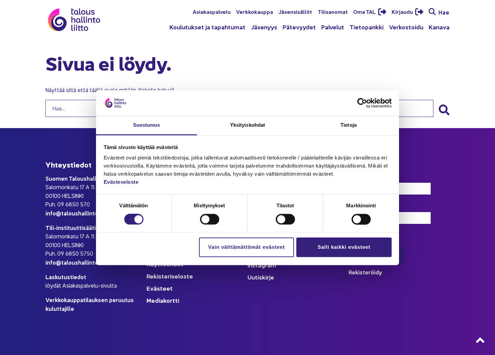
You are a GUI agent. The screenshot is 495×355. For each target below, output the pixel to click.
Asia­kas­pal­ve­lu (212, 11)
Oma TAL (365, 11)
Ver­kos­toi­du (406, 27)
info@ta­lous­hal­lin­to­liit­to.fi (80, 213)
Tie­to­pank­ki (367, 27)
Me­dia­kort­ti (162, 300)
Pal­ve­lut (332, 27)
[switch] (209, 219)
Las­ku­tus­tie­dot (65, 276)
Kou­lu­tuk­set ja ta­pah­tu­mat (207, 27)
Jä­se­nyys (264, 27)
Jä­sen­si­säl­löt (295, 11)
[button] (444, 110)
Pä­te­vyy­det (299, 27)
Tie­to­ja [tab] (348, 125)
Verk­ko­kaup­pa (254, 11)
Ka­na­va (439, 27)
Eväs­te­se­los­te (121, 182)
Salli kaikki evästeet (344, 247)
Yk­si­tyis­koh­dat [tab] (247, 125)
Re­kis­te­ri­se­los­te (169, 276)
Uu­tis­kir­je (261, 277)
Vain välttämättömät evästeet (246, 247)
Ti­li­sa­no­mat (333, 11)
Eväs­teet (159, 288)
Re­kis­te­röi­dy (365, 272)
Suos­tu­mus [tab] (146, 125)
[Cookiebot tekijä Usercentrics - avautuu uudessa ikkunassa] (362, 103)
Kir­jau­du (403, 11)
